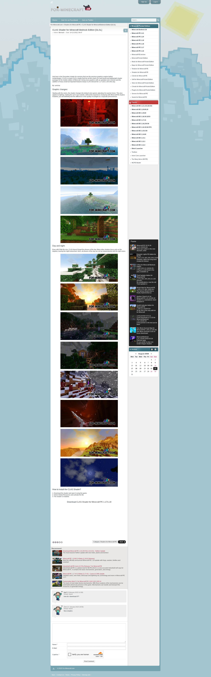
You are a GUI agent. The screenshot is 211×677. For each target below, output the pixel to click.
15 (151, 365)
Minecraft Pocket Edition (140, 58)
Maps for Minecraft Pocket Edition (143, 65)
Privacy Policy (75, 675)
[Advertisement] (143, 202)
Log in (155, 2)
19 (140, 368)
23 (155, 368)
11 (136, 365)
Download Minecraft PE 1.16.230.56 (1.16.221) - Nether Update (84, 551)
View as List (155, 349)
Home (54, 20)
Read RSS (52, 2)
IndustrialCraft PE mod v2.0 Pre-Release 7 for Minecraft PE (82, 566)
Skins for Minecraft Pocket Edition (143, 83)
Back (121, 542)
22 (151, 368)
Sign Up (144, 2)
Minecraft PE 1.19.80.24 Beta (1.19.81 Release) (79, 558)
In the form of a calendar (151, 349)
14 (148, 365)
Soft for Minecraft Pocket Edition (142, 79)
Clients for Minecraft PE (139, 76)
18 (136, 368)
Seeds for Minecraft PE (139, 97)
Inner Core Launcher (139, 156)
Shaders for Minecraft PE (140, 72)
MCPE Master (136, 163)
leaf (65, 592)
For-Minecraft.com (57, 25)
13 (145, 365)
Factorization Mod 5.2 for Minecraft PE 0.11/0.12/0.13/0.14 (82, 581)
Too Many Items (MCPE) (140, 159)
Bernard (61, 32)
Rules (67, 675)
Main (71, 9)
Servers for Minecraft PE (140, 93)
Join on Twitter (87, 20)
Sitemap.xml (86, 675)
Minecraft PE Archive (138, 54)
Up (54, 668)
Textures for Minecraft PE (140, 69)
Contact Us (60, 675)
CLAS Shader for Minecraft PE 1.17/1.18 (93, 502)
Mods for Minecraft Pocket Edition (143, 62)
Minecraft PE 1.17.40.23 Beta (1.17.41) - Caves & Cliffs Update (83, 574)
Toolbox (134, 152)
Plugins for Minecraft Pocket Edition (143, 90)
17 (132, 368)
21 (148, 368)
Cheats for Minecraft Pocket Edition (143, 86)
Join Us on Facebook (69, 20)
